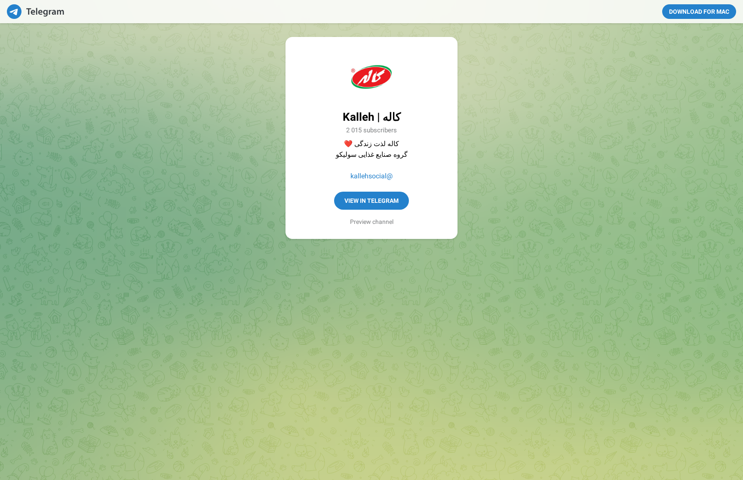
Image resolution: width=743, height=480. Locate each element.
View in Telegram (371, 200)
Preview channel (371, 221)
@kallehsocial (371, 176)
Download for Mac (699, 11)
